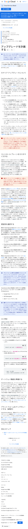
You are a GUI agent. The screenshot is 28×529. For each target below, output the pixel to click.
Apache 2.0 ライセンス (12, 450)
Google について (4, 515)
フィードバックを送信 (7, 27)
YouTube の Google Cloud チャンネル (9, 508)
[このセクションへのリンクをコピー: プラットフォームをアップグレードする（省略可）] (15, 409)
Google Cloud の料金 (5, 464)
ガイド (13, 22)
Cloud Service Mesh (10, 5)
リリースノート (4, 479)
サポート (3, 477)
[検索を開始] (17, 1)
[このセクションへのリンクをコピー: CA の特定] (8, 319)
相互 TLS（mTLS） (17, 229)
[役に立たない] (17, 25)
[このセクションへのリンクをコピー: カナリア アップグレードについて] (2, 75)
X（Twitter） (4, 506)
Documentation (8, 20)
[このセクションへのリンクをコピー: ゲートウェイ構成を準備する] (23, 379)
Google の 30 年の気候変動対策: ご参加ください (12, 519)
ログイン (24, 1)
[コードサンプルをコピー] (25, 345)
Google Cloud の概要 (5, 489)
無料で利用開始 (6, 9)
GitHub (2, 487)
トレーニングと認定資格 (6, 496)
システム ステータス (5, 481)
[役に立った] (15, 25)
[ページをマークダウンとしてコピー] (12, 50)
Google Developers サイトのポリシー (14, 452)
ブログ (2, 501)
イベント (3, 504)
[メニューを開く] (2, 1)
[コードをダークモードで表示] (23, 345)
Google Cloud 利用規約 (6, 517)
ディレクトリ (11, 188)
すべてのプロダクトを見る (6, 462)
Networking (15, 20)
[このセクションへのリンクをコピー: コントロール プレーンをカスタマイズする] (9, 156)
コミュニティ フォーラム (6, 474)
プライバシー (12, 515)
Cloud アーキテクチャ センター (7, 493)
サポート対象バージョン (18, 422)
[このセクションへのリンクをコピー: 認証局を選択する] (15, 224)
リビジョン (14, 86)
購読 (20, 522)
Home (2, 20)
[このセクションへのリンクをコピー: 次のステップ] (12, 429)
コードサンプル (4, 491)
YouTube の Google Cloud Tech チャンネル (10, 510)
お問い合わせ (4, 469)
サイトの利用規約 (20, 515)
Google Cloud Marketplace (6, 466)
